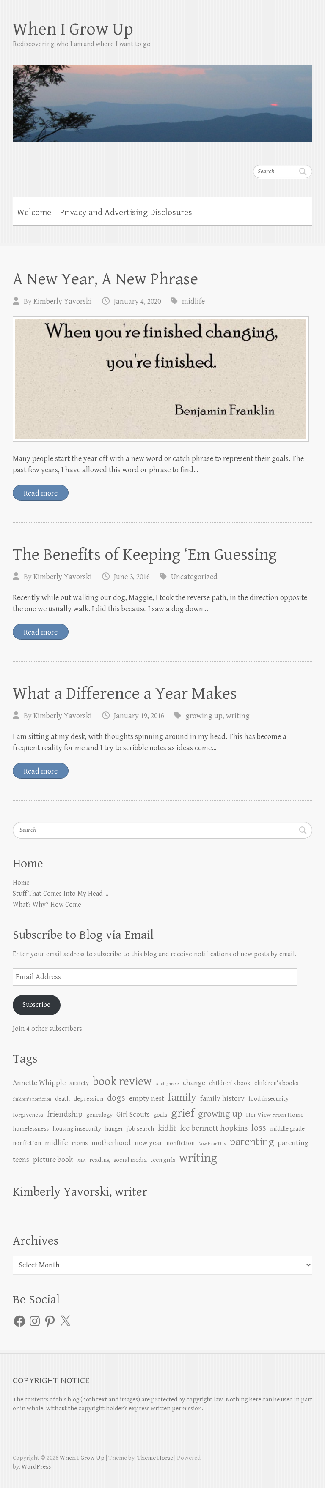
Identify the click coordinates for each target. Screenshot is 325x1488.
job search (140, 1128)
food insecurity (268, 1098)
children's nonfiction (32, 1099)
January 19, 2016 (139, 715)
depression (88, 1098)
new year (148, 1143)
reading (99, 1160)
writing (238, 715)
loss (258, 1128)
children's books (276, 1083)
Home (21, 883)
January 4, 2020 (137, 301)
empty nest (146, 1098)
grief (182, 1113)
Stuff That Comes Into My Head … (60, 894)
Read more (41, 493)
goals (160, 1114)
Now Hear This (212, 1143)
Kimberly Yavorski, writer (80, 1192)
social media (130, 1160)
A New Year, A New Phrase (105, 279)
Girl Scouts (133, 1114)
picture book (53, 1160)
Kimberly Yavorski (62, 301)
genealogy (99, 1114)
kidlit (167, 1128)
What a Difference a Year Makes (125, 693)
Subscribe (36, 1005)
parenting (252, 1142)
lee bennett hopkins (214, 1128)
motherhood (111, 1143)
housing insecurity (76, 1128)
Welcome (34, 212)
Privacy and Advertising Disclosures (126, 212)
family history (222, 1098)
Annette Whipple (39, 1083)
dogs (116, 1098)
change (194, 1083)
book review (122, 1081)
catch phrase (167, 1083)
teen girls (163, 1160)
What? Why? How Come (47, 905)
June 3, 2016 (132, 576)
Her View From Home (274, 1114)
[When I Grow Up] (162, 98)
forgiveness (28, 1114)
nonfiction (180, 1143)
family (182, 1097)
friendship (65, 1114)
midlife (193, 301)
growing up (204, 715)
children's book (230, 1083)
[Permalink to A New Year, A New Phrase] (161, 379)
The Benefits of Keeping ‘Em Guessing (145, 554)
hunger (114, 1128)
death (62, 1098)
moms (80, 1143)
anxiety (79, 1083)
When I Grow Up (73, 29)
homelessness (31, 1128)
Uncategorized (194, 576)
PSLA (81, 1160)
